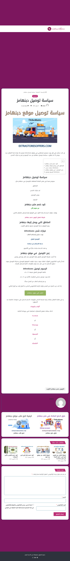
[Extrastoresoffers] (56, 29)
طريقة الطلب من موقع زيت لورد (43, 456)
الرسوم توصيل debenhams (53, 172)
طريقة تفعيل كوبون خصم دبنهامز (35, 217)
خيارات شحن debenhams (52, 168)
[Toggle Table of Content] (62, 161)
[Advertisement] (35, 12)
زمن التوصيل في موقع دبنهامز (54, 170)
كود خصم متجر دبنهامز (51, 164)
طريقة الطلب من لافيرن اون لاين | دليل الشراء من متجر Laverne (59, 457)
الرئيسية (43, 92)
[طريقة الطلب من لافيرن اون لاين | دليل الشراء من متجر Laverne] (59, 449)
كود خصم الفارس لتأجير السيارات (11, 456)
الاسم (64, 497)
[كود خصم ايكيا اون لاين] (27, 449)
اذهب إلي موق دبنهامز (35, 292)
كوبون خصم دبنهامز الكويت (55, 389)
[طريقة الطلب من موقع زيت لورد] (43, 449)
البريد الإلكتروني (61, 505)
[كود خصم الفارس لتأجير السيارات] (11, 449)
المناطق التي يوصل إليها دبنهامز (54, 166)
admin (43, 106)
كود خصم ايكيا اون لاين (27, 455)
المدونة (38, 92)
